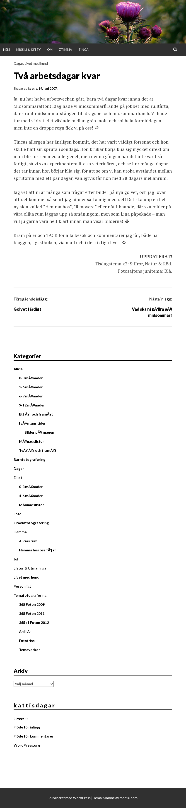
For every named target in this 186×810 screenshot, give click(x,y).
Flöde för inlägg (27, 727)
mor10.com (129, 798)
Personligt (22, 586)
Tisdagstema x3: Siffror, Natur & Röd (133, 264)
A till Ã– (25, 631)
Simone (109, 798)
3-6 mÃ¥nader (31, 387)
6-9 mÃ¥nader (31, 396)
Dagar (18, 63)
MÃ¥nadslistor (31, 441)
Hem (6, 49)
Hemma (20, 532)
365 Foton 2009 (32, 604)
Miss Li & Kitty (28, 49)
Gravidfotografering (31, 523)
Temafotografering (30, 595)
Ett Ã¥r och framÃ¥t (36, 414)
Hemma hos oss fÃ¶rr (37, 550)
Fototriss (27, 640)
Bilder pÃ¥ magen (39, 432)
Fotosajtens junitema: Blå (144, 271)
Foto (18, 514)
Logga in (21, 718)
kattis (32, 88)
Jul (16, 559)
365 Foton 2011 (32, 613)
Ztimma (65, 49)
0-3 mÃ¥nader (31, 378)
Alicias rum (28, 541)
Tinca (83, 49)
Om (50, 49)
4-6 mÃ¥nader (31, 495)
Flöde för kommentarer (33, 736)
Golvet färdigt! (28, 309)
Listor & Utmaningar (31, 568)
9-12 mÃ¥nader (32, 405)
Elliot (18, 477)
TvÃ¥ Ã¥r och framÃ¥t (37, 450)
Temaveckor (29, 649)
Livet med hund (36, 63)
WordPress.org (27, 745)
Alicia (18, 369)
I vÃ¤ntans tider (32, 423)
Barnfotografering (29, 459)
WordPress (82, 798)
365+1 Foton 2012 (34, 622)
